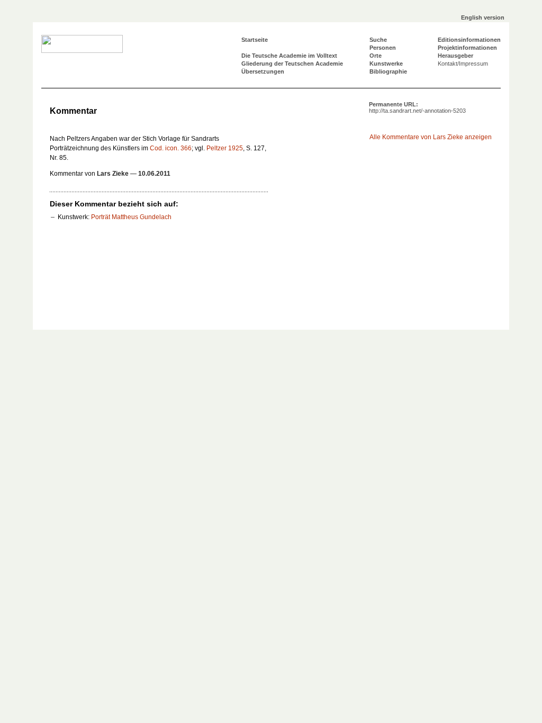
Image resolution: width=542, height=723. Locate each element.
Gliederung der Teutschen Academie (292, 63)
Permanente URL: (417, 107)
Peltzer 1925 (224, 148)
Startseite (254, 40)
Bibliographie (388, 71)
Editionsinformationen (469, 40)
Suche (378, 40)
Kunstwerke (386, 63)
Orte (375, 55)
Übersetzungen (262, 71)
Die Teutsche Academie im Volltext (289, 55)
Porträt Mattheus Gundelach (131, 217)
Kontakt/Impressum (463, 63)
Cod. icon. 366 (171, 148)
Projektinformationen (467, 47)
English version (482, 17)
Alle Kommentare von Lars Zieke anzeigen (430, 137)
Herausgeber (455, 55)
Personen (382, 47)
